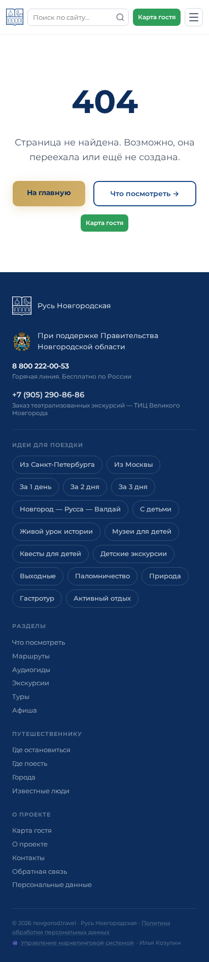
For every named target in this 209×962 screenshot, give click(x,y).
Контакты (28, 858)
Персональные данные (52, 884)
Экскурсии (30, 683)
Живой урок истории (56, 531)
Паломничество (102, 576)
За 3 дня (133, 487)
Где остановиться (41, 750)
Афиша (24, 710)
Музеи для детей (141, 531)
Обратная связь (39, 871)
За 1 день (35, 487)
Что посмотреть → (145, 193)
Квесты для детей (50, 554)
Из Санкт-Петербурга (57, 464)
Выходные (38, 576)
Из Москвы (133, 464)
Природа (165, 576)
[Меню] (194, 17)
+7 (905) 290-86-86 (48, 394)
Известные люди (40, 791)
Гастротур (37, 598)
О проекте (30, 844)
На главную (49, 192)
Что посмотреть (38, 642)
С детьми (155, 509)
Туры (20, 696)
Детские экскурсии (133, 554)
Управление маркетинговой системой (77, 942)
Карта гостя (157, 17)
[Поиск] (120, 17)
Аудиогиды (31, 669)
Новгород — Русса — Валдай (70, 509)
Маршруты (31, 656)
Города (24, 777)
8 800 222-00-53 (40, 366)
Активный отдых (102, 598)
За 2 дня (85, 487)
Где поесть (29, 763)
